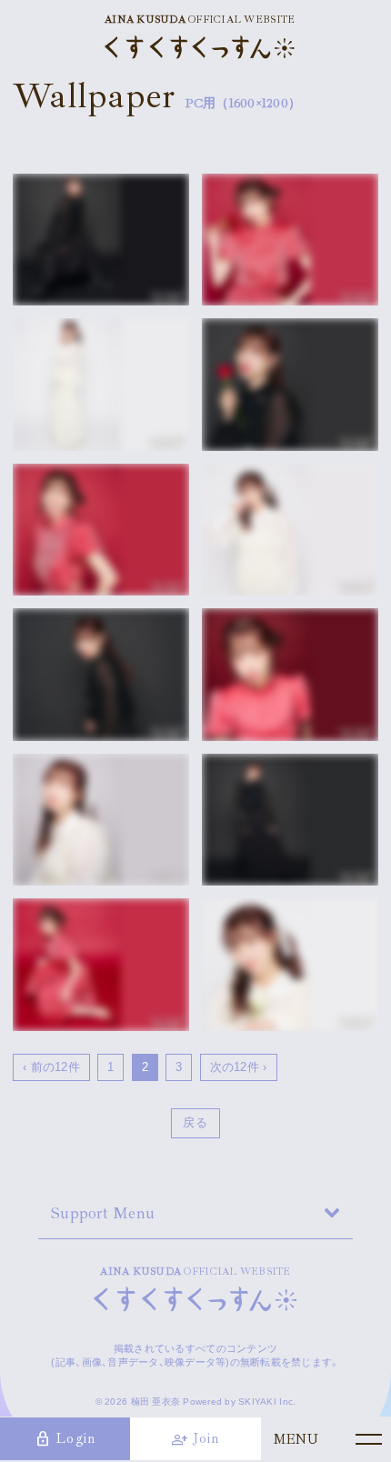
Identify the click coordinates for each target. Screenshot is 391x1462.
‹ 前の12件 (51, 1067)
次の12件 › (238, 1067)
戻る (195, 1122)
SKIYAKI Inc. (267, 1402)
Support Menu (103, 1213)
